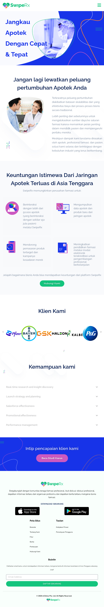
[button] (3, 332)
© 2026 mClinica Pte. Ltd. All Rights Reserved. (54, 596)
